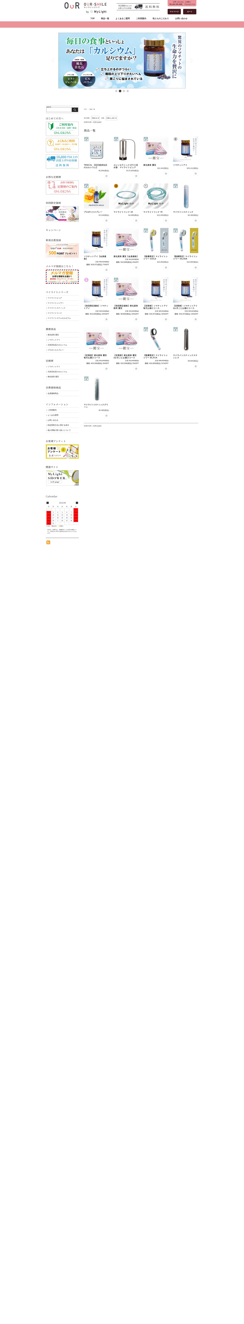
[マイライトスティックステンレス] (185, 340)
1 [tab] (116, 90)
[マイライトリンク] (126, 196)
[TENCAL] (96, 149)
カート (189, 12)
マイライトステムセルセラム (59, 318)
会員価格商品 (53, 393)
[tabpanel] (122, 60)
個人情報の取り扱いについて (59, 430)
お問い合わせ (53, 420)
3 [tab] (124, 90)
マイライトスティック (183, 212)
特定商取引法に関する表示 (58, 425)
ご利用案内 (52, 410)
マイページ (174, 12)
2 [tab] (120, 90)
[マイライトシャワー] (156, 241)
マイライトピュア (55, 298)
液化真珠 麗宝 (149, 165)
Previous (57, 60)
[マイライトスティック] (185, 196)
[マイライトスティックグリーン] (96, 389)
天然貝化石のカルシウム (57, 345)
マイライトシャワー (56, 303)
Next (186, 60)
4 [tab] (127, 90)
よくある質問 (53, 415)
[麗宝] (156, 149)
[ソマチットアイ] (185, 149)
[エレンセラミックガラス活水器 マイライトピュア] (126, 149)
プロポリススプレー (93, 212)
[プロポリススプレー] (96, 196)
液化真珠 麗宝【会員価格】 (126, 256)
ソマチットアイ (180, 165)
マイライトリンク (55, 313)
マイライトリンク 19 (123, 212)
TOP (85, 109)
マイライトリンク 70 (153, 212)
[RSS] (48, 542)
